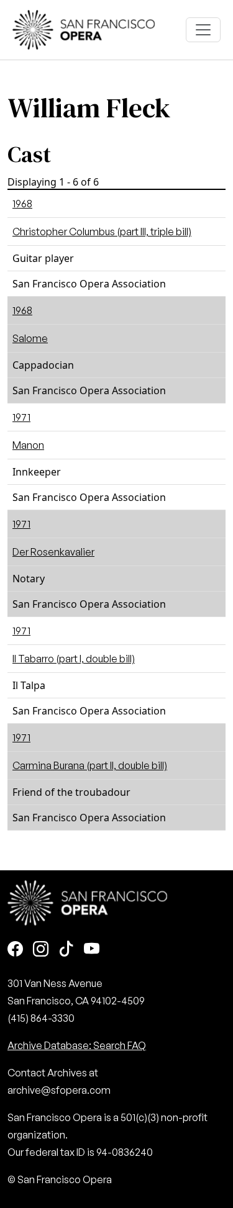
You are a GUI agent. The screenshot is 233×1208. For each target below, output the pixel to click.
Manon (28, 445)
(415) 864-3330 (41, 1018)
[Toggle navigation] (203, 29)
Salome (30, 338)
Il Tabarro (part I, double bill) (73, 658)
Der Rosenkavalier (53, 552)
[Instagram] (40, 950)
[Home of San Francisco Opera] (83, 28)
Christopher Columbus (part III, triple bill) (101, 231)
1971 (21, 417)
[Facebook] (15, 950)
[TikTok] (66, 950)
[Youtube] (91, 950)
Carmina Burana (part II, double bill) (89, 765)
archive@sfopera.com (59, 1090)
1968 (22, 203)
